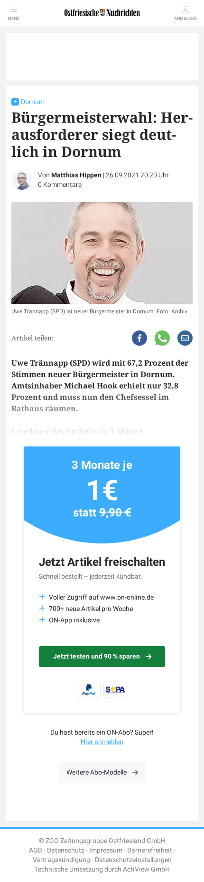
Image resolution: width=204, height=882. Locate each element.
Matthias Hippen (76, 175)
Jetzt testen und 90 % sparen (96, 656)
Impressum (105, 850)
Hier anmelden (102, 742)
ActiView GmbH (146, 869)
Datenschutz (65, 850)
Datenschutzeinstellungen (133, 860)
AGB (35, 850)
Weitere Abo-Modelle (96, 772)
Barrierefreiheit (149, 850)
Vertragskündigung (61, 860)
